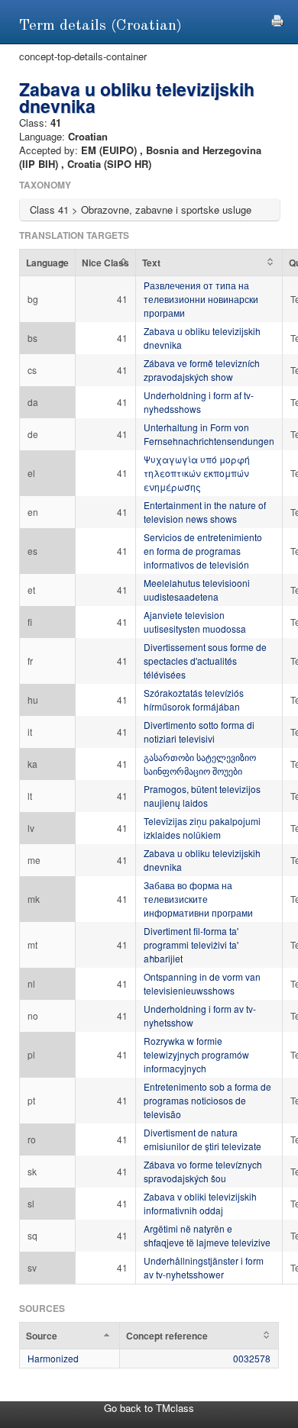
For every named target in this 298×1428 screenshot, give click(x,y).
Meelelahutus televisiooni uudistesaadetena (197, 589)
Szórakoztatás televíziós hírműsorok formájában (194, 699)
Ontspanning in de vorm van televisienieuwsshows (202, 983)
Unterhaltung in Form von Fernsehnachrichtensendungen (209, 434)
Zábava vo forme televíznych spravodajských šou (203, 1171)
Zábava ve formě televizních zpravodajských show (202, 369)
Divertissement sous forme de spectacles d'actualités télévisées (205, 660)
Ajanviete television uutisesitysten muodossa (195, 621)
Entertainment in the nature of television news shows (205, 511)
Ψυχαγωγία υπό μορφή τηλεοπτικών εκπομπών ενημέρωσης (197, 473)
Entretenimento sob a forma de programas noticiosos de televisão (207, 1100)
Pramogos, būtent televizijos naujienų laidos (202, 795)
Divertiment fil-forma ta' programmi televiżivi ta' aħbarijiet (191, 944)
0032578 (251, 1358)
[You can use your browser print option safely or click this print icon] (277, 18)
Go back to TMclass (149, 1408)
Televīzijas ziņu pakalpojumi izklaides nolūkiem (202, 827)
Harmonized (53, 1358)
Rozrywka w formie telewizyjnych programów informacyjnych (196, 1054)
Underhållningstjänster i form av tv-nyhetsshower (204, 1267)
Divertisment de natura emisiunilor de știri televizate (202, 1139)
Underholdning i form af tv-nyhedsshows (199, 401)
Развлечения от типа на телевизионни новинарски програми (201, 299)
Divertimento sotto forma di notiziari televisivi (199, 731)
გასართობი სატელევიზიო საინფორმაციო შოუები (200, 763)
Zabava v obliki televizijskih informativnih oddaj (200, 1203)
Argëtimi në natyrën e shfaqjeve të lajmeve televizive (207, 1235)
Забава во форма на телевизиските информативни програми (198, 898)
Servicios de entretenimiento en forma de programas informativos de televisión (203, 550)
